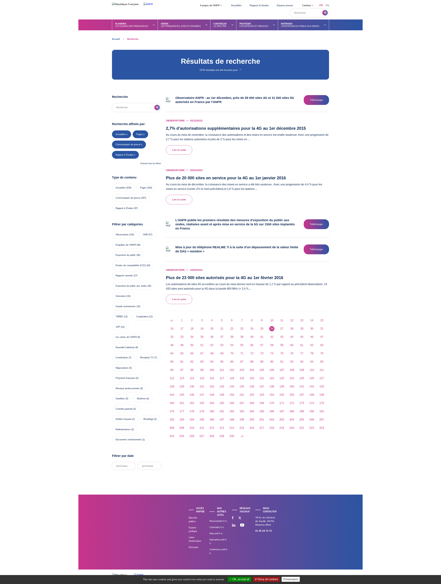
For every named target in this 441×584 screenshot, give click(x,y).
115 (202, 378)
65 (181, 353)
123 (281, 378)
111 (322, 369)
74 (271, 353)
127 (321, 378)
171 (281, 403)
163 (201, 403)
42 (271, 336)
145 (182, 394)
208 (172, 427)
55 (241, 345)
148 (211, 394)
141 (301, 386)
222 (311, 427)
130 (191, 386)
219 (281, 427)
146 (191, 394)
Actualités (236, 5)
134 (231, 386)
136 (251, 386)
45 (301, 336)
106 (271, 369)
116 (212, 378)
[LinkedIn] (233, 525)
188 (291, 411)
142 (311, 386)
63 (321, 345)
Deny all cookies (267, 579)
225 (182, 436)
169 (261, 403)
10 (271, 320)
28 (291, 328)
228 (211, 436)
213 (221, 427)
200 (251, 419)
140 (291, 386)
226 (191, 436)
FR (321, 5)
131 (201, 386)
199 (241, 419)
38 (231, 336)
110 (312, 369)
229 (221, 436)
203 (281, 419)
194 (191, 419)
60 (291, 345)
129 (182, 386)
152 (251, 394)
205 (301, 419)
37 (221, 336)
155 (281, 394)
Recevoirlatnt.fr (217, 521)
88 (251, 361)
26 (271, 328)
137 (261, 386)
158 (311, 394)
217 (261, 427)
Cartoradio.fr (215, 527)
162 (191, 403)
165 (221, 403)
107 (281, 369)
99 (201, 369)
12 (291, 320)
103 (241, 369)
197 (221, 419)
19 (201, 328)
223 (321, 427)
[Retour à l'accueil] (148, 4)
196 (211, 419)
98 (191, 369)
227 (201, 436)
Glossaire (193, 547)
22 (231, 328)
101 (221, 369)
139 (281, 386)
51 (201, 345)
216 (251, 427)
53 (221, 345)
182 (231, 411)
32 (171, 336)
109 (301, 369)
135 (241, 386)
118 (232, 378)
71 (241, 353)
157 (301, 394)
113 (182, 378)
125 (301, 378)
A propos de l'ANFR (210, 5)
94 (311, 361)
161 (182, 403)
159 (321, 394)
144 (172, 394)
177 (182, 411)
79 (321, 353)
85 (221, 361)
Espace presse (285, 5)
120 (251, 378)
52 (211, 345)
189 (301, 411)
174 (311, 403)
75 (281, 353)
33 (181, 336)
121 (261, 378)
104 (251, 369)
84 (211, 361)
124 (291, 378)
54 (231, 345)
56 (251, 345)
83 (201, 361)
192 (172, 419)
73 (261, 353)
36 (211, 336)
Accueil (116, 39)
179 (201, 411)
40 (251, 336)
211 (202, 427)
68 (211, 353)
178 (191, 411)
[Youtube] (242, 525)
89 (261, 361)
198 (231, 419)
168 (251, 403)
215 (241, 427)
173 (301, 403)
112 (172, 378)
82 (191, 361)
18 (191, 328)
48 (171, 345)
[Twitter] (239, 518)
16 (171, 328)
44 (291, 336)
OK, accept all (240, 579)
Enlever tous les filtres (151, 163)
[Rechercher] (325, 13)
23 (241, 328)
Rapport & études (259, 5)
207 (321, 419)
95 (321, 361)
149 (221, 394)
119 (242, 378)
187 (281, 411)
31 (321, 328)
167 (241, 403)
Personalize (290, 579)
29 (301, 328)
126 (311, 378)
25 (261, 328)
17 (181, 328)
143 (321, 386)
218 (271, 427)
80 (171, 361)
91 (281, 361)
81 (181, 361)
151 (241, 394)
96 (171, 369)
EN (327, 5)
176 (172, 411)
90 (271, 361)
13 (301, 320)
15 (321, 320)
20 (211, 328)
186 (271, 411)
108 (291, 369)
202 (271, 419)
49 (181, 345)
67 (201, 353)
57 (261, 345)
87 (241, 361)
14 (311, 320)
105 (261, 369)
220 (291, 427)
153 (261, 394)
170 (271, 403)
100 (211, 369)
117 (222, 378)
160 (172, 403)
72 (251, 353)
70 (231, 353)
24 (251, 328)
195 (201, 419)
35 (201, 336)
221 (301, 427)
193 (182, 419)
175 (321, 403)
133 (221, 386)
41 (261, 336)
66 (191, 353)
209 (182, 427)
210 (191, 427)
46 (311, 336)
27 (281, 328)
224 (172, 436)
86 (231, 361)
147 (201, 394)
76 (291, 353)
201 (261, 419)
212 (211, 427)
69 (221, 353)
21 (221, 328)
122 (271, 378)
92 (291, 361)
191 (321, 411)
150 (231, 394)
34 (191, 336)
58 (271, 345)
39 (241, 336)
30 (311, 328)
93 (301, 361)
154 (271, 394)
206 (311, 419)
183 (241, 411)
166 (231, 403)
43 (281, 336)
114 (192, 378)
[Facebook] (232, 518)
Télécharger (316, 100)
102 (231, 369)
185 (261, 411)
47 (321, 336)
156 (291, 394)
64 (171, 353)
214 (231, 427)
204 (291, 419)
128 (172, 386)
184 (251, 411)
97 (181, 369)
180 (211, 411)
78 (311, 353)
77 (301, 353)
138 (271, 386)
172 (291, 403)
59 (281, 345)
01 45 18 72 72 (263, 530)
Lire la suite (179, 149)
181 (221, 411)
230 (231, 436)
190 (311, 411)
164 (211, 403)
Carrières (307, 5)
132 (211, 386)
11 (281, 320)
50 (191, 345)
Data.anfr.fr (215, 533)
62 (311, 345)
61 (301, 345)
